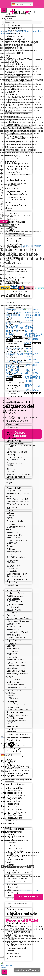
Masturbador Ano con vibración (15, 206)
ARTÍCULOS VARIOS (11, 821)
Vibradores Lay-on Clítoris (14, 37)
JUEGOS (10, 779)
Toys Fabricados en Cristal (14, 259)
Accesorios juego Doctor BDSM (17, 494)
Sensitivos (11, 959)
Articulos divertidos (15, 829)
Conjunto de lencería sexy (18, 371)
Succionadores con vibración (14, 109)
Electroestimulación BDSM (15, 295)
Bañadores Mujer (14, 396)
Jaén (9, 586)
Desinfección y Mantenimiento (12, 766)
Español (19, 4)
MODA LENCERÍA (10, 300)
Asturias (10, 484)
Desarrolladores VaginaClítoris (13, 92)
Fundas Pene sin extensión (13, 154)
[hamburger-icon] (4, 10)
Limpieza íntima (14, 776)
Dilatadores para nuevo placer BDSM (16, 506)
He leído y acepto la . (21, 890)
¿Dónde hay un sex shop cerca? (16, 779)
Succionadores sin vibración (14, 104)
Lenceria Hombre (14, 444)
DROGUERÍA (12, 585)
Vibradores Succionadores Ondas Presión (17, 59)
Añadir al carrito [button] (32, 393)
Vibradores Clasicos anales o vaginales (18, 43)
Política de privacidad (29, 890)
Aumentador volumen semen (16, 722)
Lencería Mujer (8, 823)
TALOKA (37, 246)
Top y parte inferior (15, 352)
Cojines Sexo (12, 582)
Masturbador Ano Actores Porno (17, 176)
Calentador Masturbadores (12, 187)
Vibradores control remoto (14, 54)
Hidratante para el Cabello (14, 758)
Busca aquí (7, 18)
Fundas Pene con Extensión (13, 159)
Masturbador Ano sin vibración (15, 201)
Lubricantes (35, 31)
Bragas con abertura (16, 330)
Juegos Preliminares (16, 818)
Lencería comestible (16, 477)
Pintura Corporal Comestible (13, 691)
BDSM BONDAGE (10, 481)
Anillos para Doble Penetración (14, 148)
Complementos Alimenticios (13, 730)
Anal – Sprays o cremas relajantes (16, 675)
